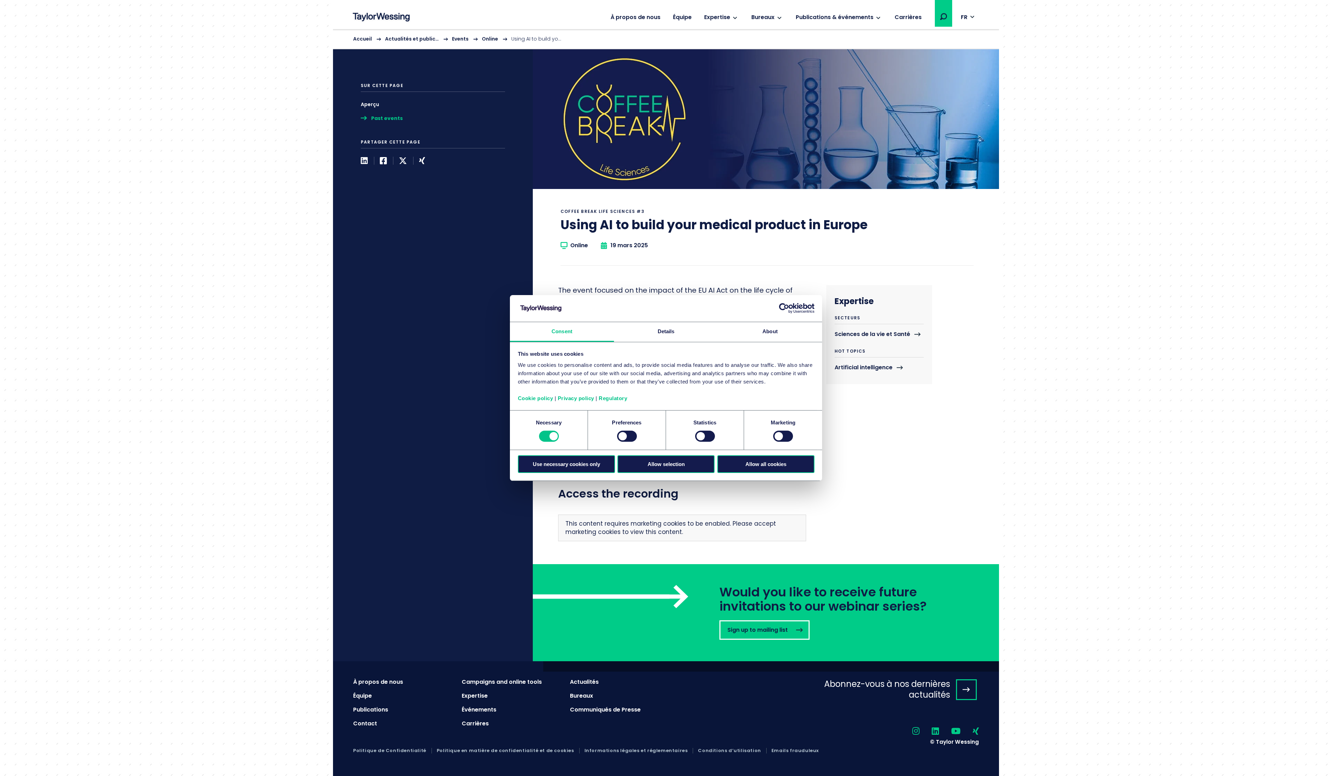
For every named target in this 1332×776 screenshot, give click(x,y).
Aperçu (370, 104)
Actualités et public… (412, 38)
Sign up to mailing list (766, 612)
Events (460, 38)
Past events (387, 118)
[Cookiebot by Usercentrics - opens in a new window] (784, 308)
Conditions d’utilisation (729, 750)
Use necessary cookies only (566, 464)
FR (964, 17)
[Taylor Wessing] (381, 18)
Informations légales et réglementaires (636, 750)
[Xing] (422, 161)
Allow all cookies (765, 464)
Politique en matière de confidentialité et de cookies (505, 750)
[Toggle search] (943, 16)
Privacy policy (576, 398)
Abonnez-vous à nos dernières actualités (887, 689)
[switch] (627, 436)
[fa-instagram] (910, 731)
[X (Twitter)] (403, 161)
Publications (370, 710)
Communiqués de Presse (605, 710)
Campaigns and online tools (502, 682)
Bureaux (763, 17)
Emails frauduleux (795, 750)
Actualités (584, 682)
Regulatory (613, 398)
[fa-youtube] (949, 731)
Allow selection (666, 464)
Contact (365, 723)
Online (490, 38)
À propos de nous (635, 17)
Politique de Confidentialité (389, 750)
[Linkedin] (364, 161)
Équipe (682, 17)
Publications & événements (834, 17)
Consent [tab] (562, 331)
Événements (479, 710)
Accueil (362, 38)
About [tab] (770, 331)
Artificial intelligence (864, 367)
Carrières (908, 17)
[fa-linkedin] (929, 731)
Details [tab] (666, 331)
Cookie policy (535, 398)
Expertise (717, 17)
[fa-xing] (969, 731)
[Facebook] (383, 161)
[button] (943, 16)
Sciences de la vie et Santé (872, 334)
